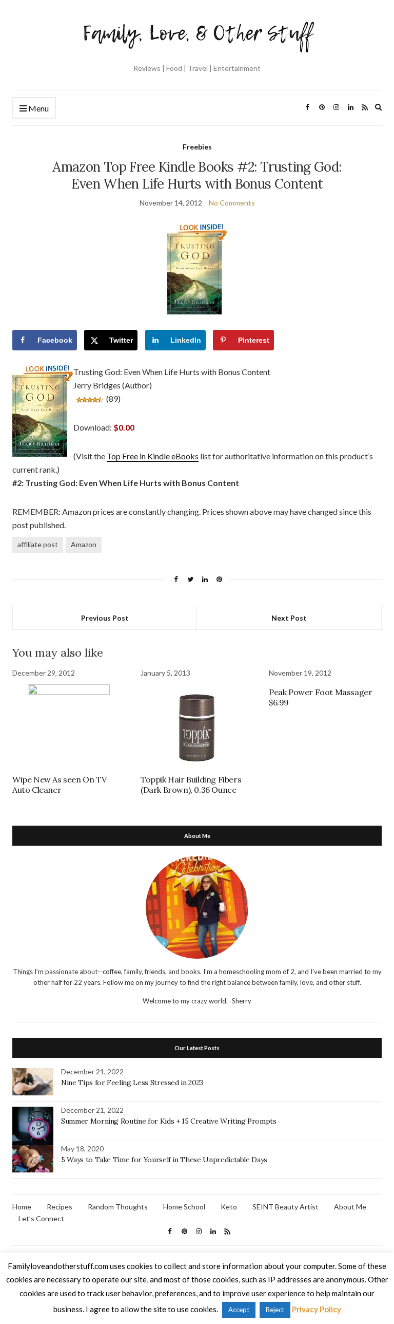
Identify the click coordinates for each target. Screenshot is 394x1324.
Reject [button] (275, 1310)
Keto (229, 1206)
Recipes (59, 1206)
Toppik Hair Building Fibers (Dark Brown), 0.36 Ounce (191, 784)
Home (21, 1206)
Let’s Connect (41, 1218)
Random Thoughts (118, 1206)
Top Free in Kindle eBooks (153, 456)
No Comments (232, 202)
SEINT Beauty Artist (285, 1206)
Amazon (83, 544)
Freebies (197, 146)
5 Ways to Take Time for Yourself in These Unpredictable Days (164, 1159)
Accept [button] (238, 1310)
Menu (38, 108)
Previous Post (105, 617)
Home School (184, 1206)
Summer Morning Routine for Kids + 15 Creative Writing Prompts (169, 1121)
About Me (350, 1206)
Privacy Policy (316, 1309)
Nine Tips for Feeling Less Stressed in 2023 (132, 1082)
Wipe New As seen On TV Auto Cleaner (59, 784)
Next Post (289, 617)
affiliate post (37, 544)
